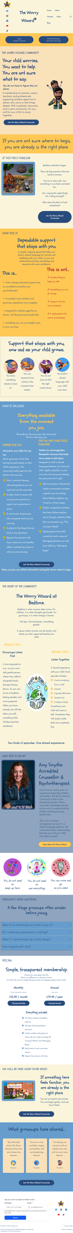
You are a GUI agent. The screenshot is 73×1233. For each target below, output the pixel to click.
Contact (50, 17)
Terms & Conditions (67, 1229)
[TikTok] (7, 30)
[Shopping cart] (71, 17)
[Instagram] (7, 15)
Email (29, 1203)
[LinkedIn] (7, 20)
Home (49, 10)
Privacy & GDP (68, 1226)
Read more (13, 1155)
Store (59, 17)
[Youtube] (7, 25)
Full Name (8, 1203)
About (57, 10)
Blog (48, 23)
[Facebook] (7, 11)
